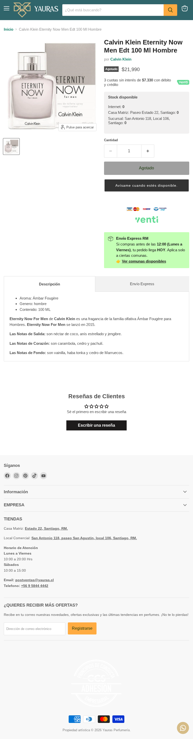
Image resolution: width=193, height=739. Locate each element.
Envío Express (142, 284)
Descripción (49, 284)
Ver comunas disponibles (144, 261)
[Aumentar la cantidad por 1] (147, 151)
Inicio (8, 29)
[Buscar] (170, 10)
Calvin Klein (120, 59)
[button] (146, 185)
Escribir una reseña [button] (96, 425)
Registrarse (82, 628)
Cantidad (111, 140)
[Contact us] (183, 728)
